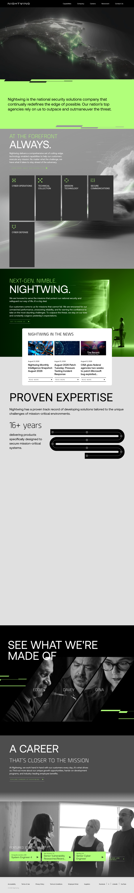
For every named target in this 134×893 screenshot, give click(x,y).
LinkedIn (115, 884)
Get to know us (17, 321)
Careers (93, 4)
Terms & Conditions (56, 884)
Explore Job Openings (113, 859)
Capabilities (67, 4)
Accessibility (12, 884)
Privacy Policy (40, 884)
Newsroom (105, 4)
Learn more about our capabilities (28, 168)
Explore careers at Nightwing (24, 779)
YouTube (123, 884)
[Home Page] (19, 3)
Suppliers (87, 884)
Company (80, 4)
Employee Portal (73, 884)
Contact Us (119, 4)
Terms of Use (25, 884)
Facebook (102, 884)
